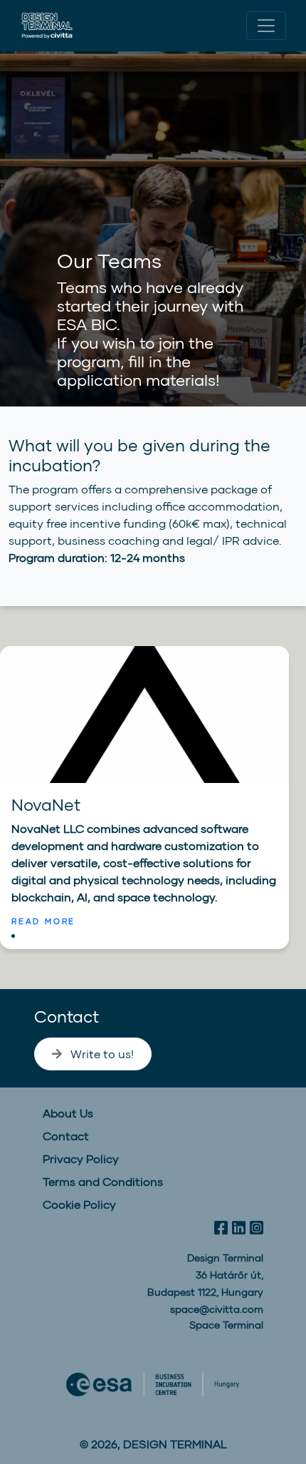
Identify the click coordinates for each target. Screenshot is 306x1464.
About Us (68, 1113)
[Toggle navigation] (266, 25)
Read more (43, 921)
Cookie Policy (79, 1204)
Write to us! (101, 1053)
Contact (66, 1016)
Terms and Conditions (103, 1181)
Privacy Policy (81, 1158)
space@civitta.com (216, 1309)
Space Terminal (226, 1325)
